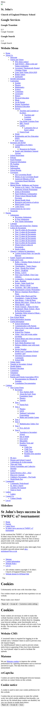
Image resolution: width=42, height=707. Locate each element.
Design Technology (22, 104)
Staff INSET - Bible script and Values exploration (26, 65)
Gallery (22, 126)
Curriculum (14, 81)
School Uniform (21, 341)
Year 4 (17, 422)
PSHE (17, 134)
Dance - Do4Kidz (21, 270)
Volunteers (14, 373)
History (17, 96)
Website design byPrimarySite (17, 574)
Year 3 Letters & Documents (25, 236)
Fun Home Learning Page (29, 121)
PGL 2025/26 (25, 428)
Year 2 (17, 407)
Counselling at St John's (24, 145)
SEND (17, 147)
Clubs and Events (16, 260)
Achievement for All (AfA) (20, 209)
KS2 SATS (24, 439)
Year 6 (17, 430)
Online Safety (15, 362)
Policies (13, 158)
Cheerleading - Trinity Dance (25, 266)
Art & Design (20, 102)
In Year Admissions (22, 219)
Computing (19, 92)
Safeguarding (15, 168)
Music (17, 100)
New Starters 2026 (26, 392)
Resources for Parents (28, 149)
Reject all (5, 604)
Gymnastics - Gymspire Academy (27, 279)
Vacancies (14, 211)
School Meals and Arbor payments (27, 339)
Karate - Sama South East (24, 283)
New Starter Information (24, 221)
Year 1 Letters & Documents (25, 232)
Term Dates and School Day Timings (24, 226)
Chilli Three (28, 451)
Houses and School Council (20, 460)
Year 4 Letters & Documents (25, 238)
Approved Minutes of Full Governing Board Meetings (25, 180)
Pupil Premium (15, 160)
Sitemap (9, 559)
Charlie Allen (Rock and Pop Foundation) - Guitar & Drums (26, 297)
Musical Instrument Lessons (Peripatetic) (25, 290)
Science (18, 89)
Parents (8, 213)
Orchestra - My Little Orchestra (26, 287)
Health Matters (15, 366)
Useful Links (15, 375)
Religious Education (22, 106)
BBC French (24, 123)
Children (9, 385)
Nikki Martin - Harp (22, 305)
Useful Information (17, 322)
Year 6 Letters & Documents (25, 243)
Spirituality (19, 77)
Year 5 (17, 426)
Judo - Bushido (20, 281)
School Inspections (17, 155)
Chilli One (28, 447)
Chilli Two (28, 449)
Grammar (27, 119)
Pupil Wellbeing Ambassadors (26, 194)
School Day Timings (22, 332)
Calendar (13, 224)
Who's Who (14, 183)
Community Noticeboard (19, 483)
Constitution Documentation (25, 383)
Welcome (13, 57)
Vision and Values (17, 60)
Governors (14, 172)
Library (13, 471)
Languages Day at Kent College (31, 129)
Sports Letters (20, 249)
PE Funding (14, 164)
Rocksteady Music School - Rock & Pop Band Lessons (27, 310)
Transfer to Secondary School (21, 364)
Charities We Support (18, 488)
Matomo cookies (13, 661)
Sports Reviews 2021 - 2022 (20, 473)
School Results (15, 170)
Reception (18, 390)
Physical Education (22, 98)
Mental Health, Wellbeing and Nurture (24, 185)
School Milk (19, 360)
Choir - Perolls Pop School (25, 268)
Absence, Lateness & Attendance (22, 251)
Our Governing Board (23, 175)
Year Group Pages (17, 388)
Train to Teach (15, 490)
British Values (20, 74)
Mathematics (19, 87)
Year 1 (17, 402)
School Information (22, 324)
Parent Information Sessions (20, 319)
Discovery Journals (17, 475)
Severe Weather (20, 349)
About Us (9, 55)
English (18, 83)
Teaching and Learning (29, 116)
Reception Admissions (23, 217)
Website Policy (11, 564)
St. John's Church (16, 486)
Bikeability (24, 441)
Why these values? (22, 62)
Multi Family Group (22, 204)
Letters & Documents (18, 228)
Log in (8, 500)
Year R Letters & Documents (25, 230)
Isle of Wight (24, 437)
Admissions (14, 215)
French (17, 109)
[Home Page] (2, 4)
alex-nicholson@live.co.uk (14, 550)
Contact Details (16, 498)
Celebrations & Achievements (21, 462)
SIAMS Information (17, 79)
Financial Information (18, 162)
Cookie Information (13, 561)
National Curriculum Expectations (27, 414)
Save (21, 705)
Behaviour (14, 166)
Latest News (19, 207)
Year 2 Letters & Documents (25, 234)
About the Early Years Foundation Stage (28, 395)
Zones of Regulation (22, 192)
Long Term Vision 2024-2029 (26, 72)
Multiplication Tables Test (29, 424)
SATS (22, 411)
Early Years (19, 141)
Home (8, 53)
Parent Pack (24, 405)
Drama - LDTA (20, 273)
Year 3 (17, 420)
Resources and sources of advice (27, 202)
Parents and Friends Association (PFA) (24, 377)
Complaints (14, 371)
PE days (13, 458)
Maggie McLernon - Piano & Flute (28, 302)
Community (10, 481)
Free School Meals (17, 317)
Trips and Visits (16, 464)
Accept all (13, 604)
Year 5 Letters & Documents (25, 241)
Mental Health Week (22, 200)
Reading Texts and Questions (26, 444)
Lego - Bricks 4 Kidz (23, 285)
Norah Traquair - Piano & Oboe (26, 307)
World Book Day (16, 479)
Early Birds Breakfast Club (25, 343)
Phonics (18, 85)
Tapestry (23, 400)
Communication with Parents (25, 326)
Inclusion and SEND (18, 143)
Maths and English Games (29, 417)
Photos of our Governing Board (26, 177)
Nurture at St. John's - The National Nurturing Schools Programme (28, 188)
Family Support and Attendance (22, 258)
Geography (19, 94)
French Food (24, 132)
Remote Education (17, 368)
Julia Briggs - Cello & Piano (25, 300)
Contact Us (10, 496)
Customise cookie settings (29, 604)
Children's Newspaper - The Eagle (23, 477)
